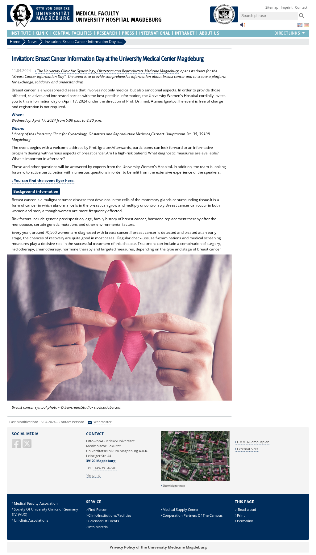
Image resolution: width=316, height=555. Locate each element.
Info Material (98, 526)
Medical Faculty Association (36, 503)
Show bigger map (174, 486)
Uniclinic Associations (31, 520)
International (154, 33)
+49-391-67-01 (105, 467)
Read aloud (246, 509)
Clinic (42, 33)
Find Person (97, 509)
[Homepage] (40, 25)
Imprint (287, 7)
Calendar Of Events (103, 521)
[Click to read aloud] (242, 26)
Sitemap (271, 7)
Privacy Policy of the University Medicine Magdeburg (158, 547)
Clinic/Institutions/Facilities (109, 515)
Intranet (184, 33)
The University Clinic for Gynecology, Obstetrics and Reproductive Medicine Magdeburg (108, 71)
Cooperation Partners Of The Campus (192, 515)
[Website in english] (300, 25)
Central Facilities (72, 33)
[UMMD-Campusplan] (195, 480)
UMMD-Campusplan (253, 441)
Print (241, 515)
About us (209, 33)
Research (107, 33)
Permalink (245, 521)
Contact (301, 7)
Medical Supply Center (180, 509)
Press (128, 33)
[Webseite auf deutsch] (306, 25)
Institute (20, 33)
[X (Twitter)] (27, 446)
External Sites (247, 449)
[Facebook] (17, 446)
